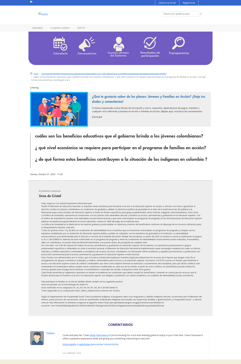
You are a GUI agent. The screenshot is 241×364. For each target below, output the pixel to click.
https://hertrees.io (99, 335)
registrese (84, 344)
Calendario (37, 27)
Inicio (35, 73)
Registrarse (189, 2)
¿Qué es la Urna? (167, 2)
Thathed (50, 333)
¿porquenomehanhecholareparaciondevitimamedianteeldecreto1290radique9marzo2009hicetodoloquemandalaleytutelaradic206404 (103, 73)
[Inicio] (43, 15)
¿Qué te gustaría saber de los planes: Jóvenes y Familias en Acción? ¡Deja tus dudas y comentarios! (148, 99)
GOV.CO (81, 27)
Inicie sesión (69, 344)
